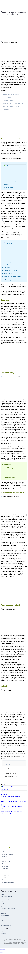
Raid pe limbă (7, 875)
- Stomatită (3, 922)
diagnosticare (7, 97)
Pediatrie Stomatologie (9, 854)
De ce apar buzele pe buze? (11, 94)
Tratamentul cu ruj (9, 100)
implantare (2, 949)
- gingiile (3, 918)
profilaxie (6, 109)
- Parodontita (3, 910)
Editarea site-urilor (5, 931)
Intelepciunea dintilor (8, 861)
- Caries (2, 906)
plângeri (4, 856)
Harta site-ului (4, 933)
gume (5, 873)
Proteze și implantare (8, 882)
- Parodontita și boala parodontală (8, 908)
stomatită (6, 877)
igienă (4, 852)
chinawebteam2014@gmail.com (15, 945)
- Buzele (2, 917)
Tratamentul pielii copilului (11, 106)
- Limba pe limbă (4, 920)
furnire (1, 951)
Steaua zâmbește (7, 859)
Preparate (5, 880)
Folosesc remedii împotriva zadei (13, 103)
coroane (3, 911)
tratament (5, 864)
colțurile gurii (4, 220)
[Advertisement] (12, 26)
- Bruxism (3, 903)
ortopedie (5, 866)
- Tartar (2, 905)
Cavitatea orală (6, 868)
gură (5, 871)
